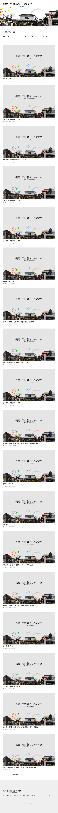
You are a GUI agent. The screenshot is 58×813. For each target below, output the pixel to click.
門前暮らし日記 (21, 795)
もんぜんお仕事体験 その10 (12, 119)
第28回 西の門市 (8, 484)
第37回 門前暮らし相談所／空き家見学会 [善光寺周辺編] (20, 727)
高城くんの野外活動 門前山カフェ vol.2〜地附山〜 (19, 767)
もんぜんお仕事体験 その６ (11, 686)
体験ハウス (11, 121)
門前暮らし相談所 (12, 324)
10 (37, 774)
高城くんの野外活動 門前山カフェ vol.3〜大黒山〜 (19, 565)
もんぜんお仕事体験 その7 (11, 403)
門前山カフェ (11, 81)
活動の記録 (13, 795)
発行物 (28, 795)
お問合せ (50, 795)
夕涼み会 (5, 524)
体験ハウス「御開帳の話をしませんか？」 (15, 159)
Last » (44, 774)
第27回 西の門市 (8, 646)
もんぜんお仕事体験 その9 (11, 200)
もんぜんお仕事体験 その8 (11, 241)
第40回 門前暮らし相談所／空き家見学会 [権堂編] (18, 322)
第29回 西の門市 (8, 281)
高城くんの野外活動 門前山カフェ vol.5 (16, 362)
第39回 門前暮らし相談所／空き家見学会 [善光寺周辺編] (20, 443)
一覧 (25, 36)
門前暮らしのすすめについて (39, 795)
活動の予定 (6, 795)
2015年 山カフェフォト (10, 78)
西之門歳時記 (11, 283)
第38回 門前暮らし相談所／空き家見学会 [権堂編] (18, 605)
